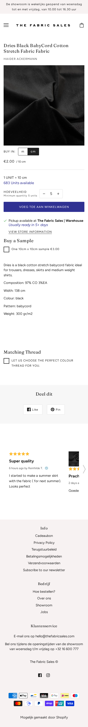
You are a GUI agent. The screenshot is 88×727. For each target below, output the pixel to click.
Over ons (44, 598)
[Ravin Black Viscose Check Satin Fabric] (76, 458)
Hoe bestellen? (44, 592)
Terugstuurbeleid (44, 549)
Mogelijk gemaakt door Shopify (44, 717)
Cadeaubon (44, 536)
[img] (40, 675)
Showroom (44, 605)
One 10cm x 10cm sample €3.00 (35, 249)
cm (33, 151)
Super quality (21, 461)
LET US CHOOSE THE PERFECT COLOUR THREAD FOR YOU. (42, 363)
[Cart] (82, 25)
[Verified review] (46, 468)
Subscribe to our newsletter (44, 570)
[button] (84, 468)
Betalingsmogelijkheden (44, 556)
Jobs (44, 612)
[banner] (43, 25)
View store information (30, 231)
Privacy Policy (44, 543)
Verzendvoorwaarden (44, 563)
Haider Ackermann (20, 59)
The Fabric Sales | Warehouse (60, 221)
